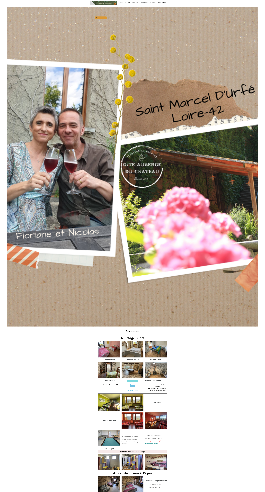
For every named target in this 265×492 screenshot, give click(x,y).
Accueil (121, 2)
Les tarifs (164, 2)
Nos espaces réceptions (144, 2)
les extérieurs (153, 2)
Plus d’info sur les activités (151, 443)
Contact (159, 2)
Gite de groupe (128, 2)
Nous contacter (100, 18)
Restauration (135, 2)
